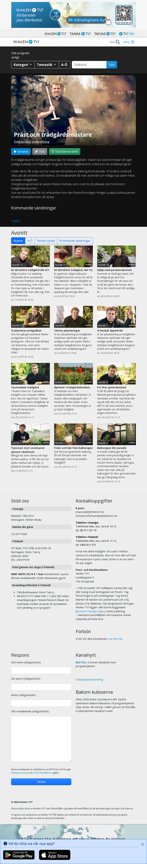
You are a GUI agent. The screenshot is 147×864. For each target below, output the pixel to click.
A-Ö (29, 241)
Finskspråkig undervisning (31, 142)
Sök (112, 64)
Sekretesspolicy (19, 772)
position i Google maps (90, 611)
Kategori (21, 64)
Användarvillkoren (42, 772)
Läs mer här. (115, 638)
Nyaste (18, 241)
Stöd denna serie (66, 152)
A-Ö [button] (64, 64)
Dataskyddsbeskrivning (89, 679)
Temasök (45, 64)
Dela (41, 152)
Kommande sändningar (75, 241)
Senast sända (46, 241)
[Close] (142, 844)
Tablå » (16, 221)
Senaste (23, 152)
